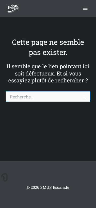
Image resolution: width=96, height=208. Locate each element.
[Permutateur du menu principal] (85, 8)
